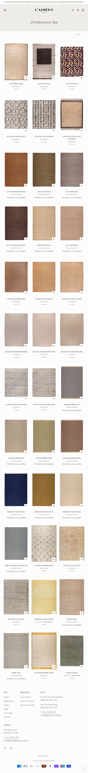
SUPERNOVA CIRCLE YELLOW (44, 619)
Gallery (7, 705)
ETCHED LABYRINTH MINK (44, 566)
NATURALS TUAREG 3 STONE (72, 299)
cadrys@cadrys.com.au (51, 715)
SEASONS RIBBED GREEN (44, 458)
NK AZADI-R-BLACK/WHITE (16, 137)
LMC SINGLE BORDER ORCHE (44, 673)
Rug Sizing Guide (27, 705)
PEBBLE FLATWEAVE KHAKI (44, 512)
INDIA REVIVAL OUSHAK (71, 566)
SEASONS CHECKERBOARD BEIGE (16, 352)
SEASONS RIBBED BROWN (72, 458)
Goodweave (9, 701)
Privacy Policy (25, 697)
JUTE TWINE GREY (72, 192)
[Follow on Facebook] (5, 748)
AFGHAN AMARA (72, 673)
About (6, 697)
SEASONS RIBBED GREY (16, 458)
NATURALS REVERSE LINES (16, 299)
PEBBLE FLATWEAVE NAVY (16, 512)
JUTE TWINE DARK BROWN (16, 245)
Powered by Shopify (49, 761)
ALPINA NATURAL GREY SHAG (16, 405)
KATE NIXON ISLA (44, 84)
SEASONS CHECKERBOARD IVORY (44, 352)
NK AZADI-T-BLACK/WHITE (44, 137)
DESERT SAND (72, 619)
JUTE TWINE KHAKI (44, 192)
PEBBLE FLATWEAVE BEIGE (72, 512)
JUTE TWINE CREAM (44, 245)
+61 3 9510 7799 (12, 737)
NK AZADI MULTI (71, 84)
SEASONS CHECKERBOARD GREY (72, 352)
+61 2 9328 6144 (49, 712)
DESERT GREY (16, 673)
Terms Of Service (27, 701)
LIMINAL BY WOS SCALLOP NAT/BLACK (72, 138)
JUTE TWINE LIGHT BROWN (16, 192)
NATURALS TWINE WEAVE (44, 299)
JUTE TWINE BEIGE (72, 245)
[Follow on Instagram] (11, 748)
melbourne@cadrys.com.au (16, 740)
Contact (7, 717)
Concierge (8, 713)
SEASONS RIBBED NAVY (72, 405)
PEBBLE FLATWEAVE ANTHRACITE (16, 566)
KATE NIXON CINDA (16, 84)
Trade (6, 709)
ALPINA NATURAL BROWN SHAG (44, 405)
